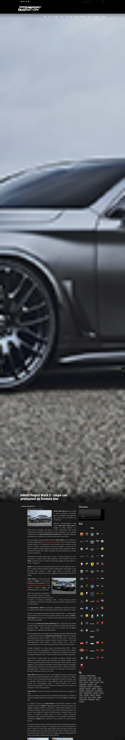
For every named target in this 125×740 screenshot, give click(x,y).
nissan (102, 693)
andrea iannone (83, 677)
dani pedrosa (83, 680)
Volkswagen (91, 699)
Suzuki (94, 697)
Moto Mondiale (88, 693)
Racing (90, 16)
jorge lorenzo (83, 684)
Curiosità (103, 16)
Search (103, 2)
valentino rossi (83, 699)
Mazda (94, 688)
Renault (98, 695)
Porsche (92, 695)
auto (95, 677)
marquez (82, 688)
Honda (86, 682)
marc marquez (97, 686)
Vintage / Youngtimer (80, 16)
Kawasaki (91, 684)
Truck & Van (68, 16)
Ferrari (95, 680)
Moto (61, 16)
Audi (91, 677)
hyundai (92, 682)
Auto (49, 16)
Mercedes (82, 690)
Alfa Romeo (82, 675)
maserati (88, 688)
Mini (81, 693)
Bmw (100, 677)
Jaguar (97, 682)
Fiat (100, 680)
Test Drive (56, 16)
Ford (81, 682)
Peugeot (86, 695)
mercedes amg (99, 690)
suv (89, 697)
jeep (102, 682)
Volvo (98, 699)
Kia (95, 684)
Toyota (99, 697)
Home (45, 16)
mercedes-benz (90, 690)
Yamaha (82, 701)
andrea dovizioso (91, 675)
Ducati (90, 680)
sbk (85, 697)
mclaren (99, 688)
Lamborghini (83, 686)
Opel (81, 695)
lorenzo (90, 686)
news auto (96, 693)
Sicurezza (96, 16)
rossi (81, 697)
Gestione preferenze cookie (119, 738)
